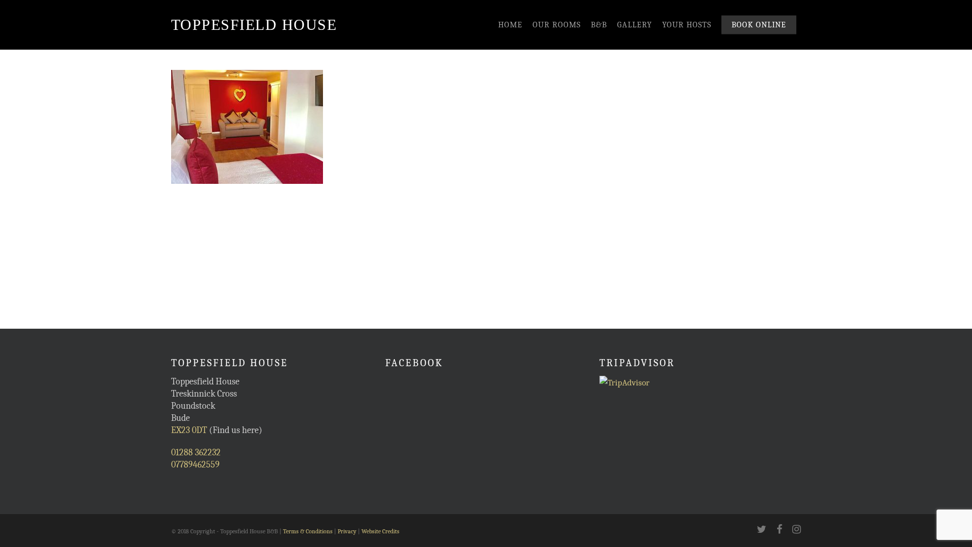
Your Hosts (686, 24)
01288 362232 (196, 452)
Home (510, 24)
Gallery (634, 24)
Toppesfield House (254, 24)
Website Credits (380, 531)
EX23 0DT (189, 430)
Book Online (759, 24)
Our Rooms (557, 24)
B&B (599, 24)
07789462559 (195, 464)
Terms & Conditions (308, 531)
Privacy (347, 531)
